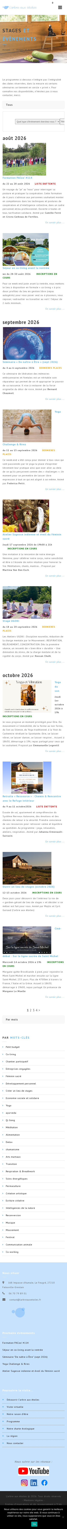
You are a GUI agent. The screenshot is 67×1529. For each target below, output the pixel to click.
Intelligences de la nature (20, 1207)
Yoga (8, 1105)
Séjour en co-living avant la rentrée (26, 268)
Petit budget (13, 1046)
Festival (10, 1237)
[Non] (63, 1517)
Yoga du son (58, 686)
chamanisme (12, 1149)
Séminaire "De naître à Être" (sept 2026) (25, 1356)
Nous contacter (15, 1443)
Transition (11, 1164)
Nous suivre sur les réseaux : (33, 1461)
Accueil (6, 49)
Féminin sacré (13, 1076)
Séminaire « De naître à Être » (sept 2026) (30, 362)
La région (12, 1436)
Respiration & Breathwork (20, 1171)
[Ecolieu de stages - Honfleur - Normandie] (19, 7)
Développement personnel (21, 1083)
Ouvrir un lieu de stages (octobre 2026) (29, 886)
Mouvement (12, 1230)
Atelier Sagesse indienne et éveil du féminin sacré (31, 1370)
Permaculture (13, 1186)
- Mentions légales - (33, 1500)
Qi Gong (10, 1120)
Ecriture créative (15, 1200)
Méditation (12, 1127)
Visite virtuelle (15, 1406)
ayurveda (11, 1112)
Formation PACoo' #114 (15, 1342)
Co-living (11, 1054)
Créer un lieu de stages (19, 1090)
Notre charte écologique (20, 1428)
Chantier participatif (17, 1061)
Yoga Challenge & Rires (16, 1363)
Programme (13, 1421)
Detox (9, 1142)
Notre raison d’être (17, 1414)
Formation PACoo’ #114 (17, 177)
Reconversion (13, 1215)
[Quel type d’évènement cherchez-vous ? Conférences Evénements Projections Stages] (37, 121)
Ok (34, 1524)
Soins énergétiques (17, 1178)
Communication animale (19, 1244)
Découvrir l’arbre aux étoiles (23, 1399)
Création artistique (16, 1193)
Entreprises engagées (18, 1068)
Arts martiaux (13, 1156)
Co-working (12, 1251)
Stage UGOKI (11, 620)
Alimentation (13, 1134)
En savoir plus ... (55, 222)
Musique (10, 1222)
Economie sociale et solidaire (22, 1098)
